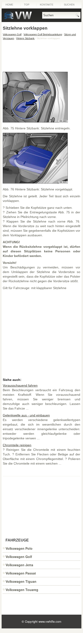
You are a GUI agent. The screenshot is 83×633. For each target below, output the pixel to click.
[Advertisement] (41, 56)
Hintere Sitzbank (25, 38)
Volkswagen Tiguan (21, 581)
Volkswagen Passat (21, 573)
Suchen (69, 4)
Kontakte (46, 4)
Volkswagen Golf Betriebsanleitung (43, 34)
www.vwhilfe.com (50, 621)
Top (26, 4)
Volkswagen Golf (12, 34)
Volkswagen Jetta (19, 565)
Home (9, 4)
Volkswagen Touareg (22, 589)
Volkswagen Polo (19, 548)
